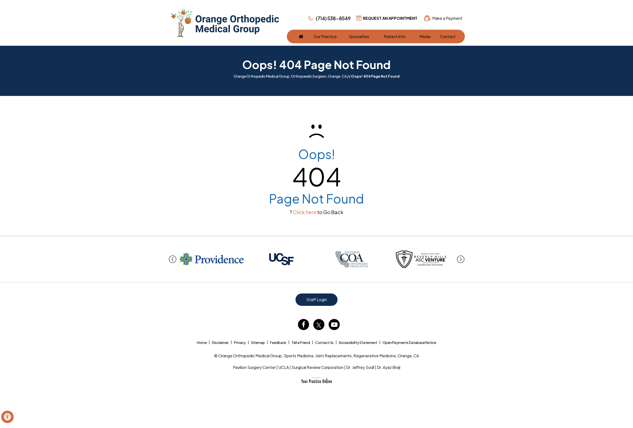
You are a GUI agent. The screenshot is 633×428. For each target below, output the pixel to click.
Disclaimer (220, 342)
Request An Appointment (390, 18)
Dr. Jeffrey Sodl (360, 367)
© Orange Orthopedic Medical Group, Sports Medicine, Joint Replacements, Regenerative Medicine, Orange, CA (316, 355)
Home (202, 342)
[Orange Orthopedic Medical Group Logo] (225, 23)
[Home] (301, 36)
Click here (304, 212)
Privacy (240, 342)
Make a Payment (447, 18)
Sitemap (258, 342)
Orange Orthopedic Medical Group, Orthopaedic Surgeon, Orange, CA (290, 76)
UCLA (283, 367)
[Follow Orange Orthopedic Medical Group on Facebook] (303, 324)
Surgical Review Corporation (317, 367)
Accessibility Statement (358, 342)
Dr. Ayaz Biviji (388, 367)
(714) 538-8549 (333, 18)
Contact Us (324, 342)
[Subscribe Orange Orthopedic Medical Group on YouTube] (334, 324)
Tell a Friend (301, 342)
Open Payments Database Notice (409, 342)
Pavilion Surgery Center (254, 367)
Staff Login (316, 299)
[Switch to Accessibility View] (7, 417)
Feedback (278, 342)
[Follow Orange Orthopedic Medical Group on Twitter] (318, 324)
